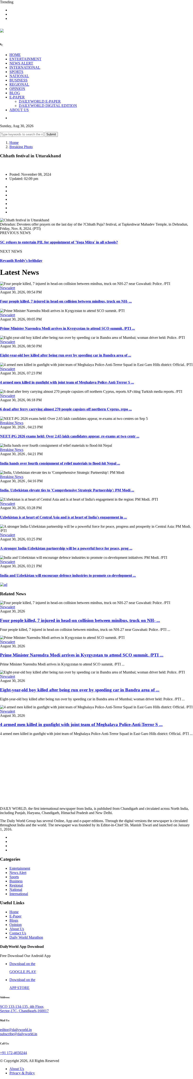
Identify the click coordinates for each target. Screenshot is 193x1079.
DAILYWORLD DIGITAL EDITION (48, 106)
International (18, 894)
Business (16, 881)
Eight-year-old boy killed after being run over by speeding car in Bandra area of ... (65, 355)
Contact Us (17, 933)
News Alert (17, 873)
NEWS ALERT (21, 63)
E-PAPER (17, 97)
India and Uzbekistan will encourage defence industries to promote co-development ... (68, 575)
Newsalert (7, 288)
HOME (15, 55)
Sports (14, 877)
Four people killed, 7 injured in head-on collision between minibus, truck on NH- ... (66, 301)
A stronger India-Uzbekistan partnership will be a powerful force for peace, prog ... (66, 548)
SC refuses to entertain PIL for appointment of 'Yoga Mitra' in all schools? (59, 242)
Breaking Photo (21, 147)
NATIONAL (19, 76)
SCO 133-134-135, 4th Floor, (22, 1007)
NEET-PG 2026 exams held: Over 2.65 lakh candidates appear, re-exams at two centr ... (69, 436)
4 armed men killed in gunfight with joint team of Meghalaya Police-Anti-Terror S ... (67, 382)
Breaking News (11, 423)
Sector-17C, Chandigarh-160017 (24, 1011)
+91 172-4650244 (13, 1053)
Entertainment (19, 868)
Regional (16, 885)
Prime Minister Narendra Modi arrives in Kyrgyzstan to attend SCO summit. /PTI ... (67, 328)
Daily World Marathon (26, 937)
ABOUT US (19, 110)
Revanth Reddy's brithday (21, 261)
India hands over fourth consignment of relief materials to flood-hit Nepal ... (60, 463)
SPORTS (16, 72)
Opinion (15, 925)
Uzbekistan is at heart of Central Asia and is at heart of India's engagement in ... (63, 517)
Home (14, 143)
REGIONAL (19, 84)
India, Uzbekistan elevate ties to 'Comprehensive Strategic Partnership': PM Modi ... (67, 490)
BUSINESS (18, 80)
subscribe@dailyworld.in (18, 1034)
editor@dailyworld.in (16, 1030)
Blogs (13, 920)
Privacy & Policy (22, 1073)
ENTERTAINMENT (25, 59)
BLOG (14, 93)
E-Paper (15, 916)
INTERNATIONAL (24, 67)
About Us (16, 929)
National (15, 890)
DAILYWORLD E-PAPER (40, 101)
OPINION (17, 89)
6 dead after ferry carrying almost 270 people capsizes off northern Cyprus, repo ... (66, 409)
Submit (51, 134)
